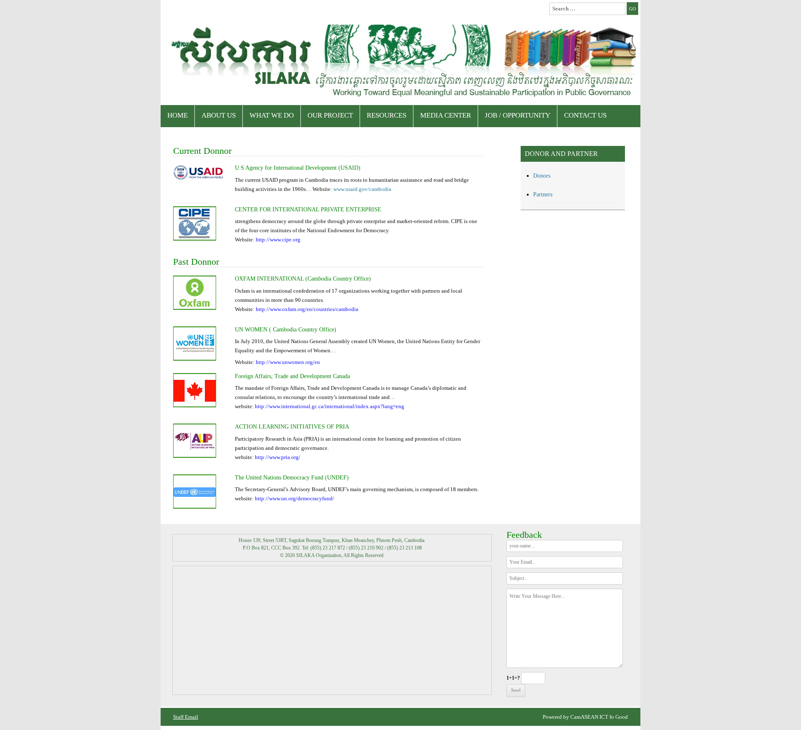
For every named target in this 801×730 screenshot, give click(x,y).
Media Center (445, 115)
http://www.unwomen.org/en (288, 362)
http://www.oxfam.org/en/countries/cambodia (307, 309)
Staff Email (185, 717)
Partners (542, 194)
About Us (219, 115)
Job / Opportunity (517, 115)
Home (177, 115)
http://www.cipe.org (278, 239)
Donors (541, 176)
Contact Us (585, 115)
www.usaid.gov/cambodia (362, 189)
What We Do (271, 115)
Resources (386, 115)
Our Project (330, 115)
